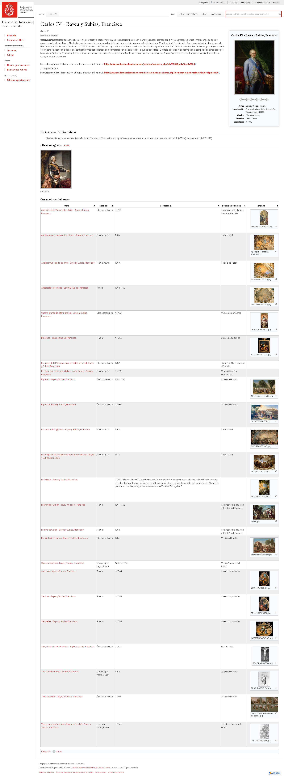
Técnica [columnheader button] (103, 206)
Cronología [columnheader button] (165, 206)
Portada (11, 35)
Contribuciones (246, 3)
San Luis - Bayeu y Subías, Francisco (58, 596)
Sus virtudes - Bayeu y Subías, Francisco (60, 671)
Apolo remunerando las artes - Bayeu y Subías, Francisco (68, 263)
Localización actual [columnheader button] (231, 206)
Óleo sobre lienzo (252, 115)
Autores (11, 50)
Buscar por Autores (18, 65)
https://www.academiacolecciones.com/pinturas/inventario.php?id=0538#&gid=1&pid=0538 (149, 64)
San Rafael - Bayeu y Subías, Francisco (59, 621)
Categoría (45, 751)
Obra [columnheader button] (66, 206)
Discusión (233, 3)
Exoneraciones (100, 772)
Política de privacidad (46, 772)
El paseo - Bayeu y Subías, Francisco (58, 379)
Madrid (257, 112)
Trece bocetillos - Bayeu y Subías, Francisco (61, 696)
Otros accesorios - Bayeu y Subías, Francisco (62, 563)
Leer (173, 14)
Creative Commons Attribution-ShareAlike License (91, 768)
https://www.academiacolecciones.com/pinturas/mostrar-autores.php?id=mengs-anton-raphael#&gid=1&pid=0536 (161, 73)
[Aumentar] (276, 226)
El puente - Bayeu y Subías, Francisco (58, 404)
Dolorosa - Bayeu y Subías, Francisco (58, 338)
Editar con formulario (188, 14)
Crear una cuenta (262, 3)
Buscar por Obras (17, 69)
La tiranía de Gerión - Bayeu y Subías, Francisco (63, 505)
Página (41, 14)
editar (66, 145)
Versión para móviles (116, 772)
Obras (59, 751)
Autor (241, 106)
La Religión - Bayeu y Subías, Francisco (59, 479)
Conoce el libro (15, 40)
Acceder (276, 3)
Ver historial (216, 14)
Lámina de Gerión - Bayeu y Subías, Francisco (62, 530)
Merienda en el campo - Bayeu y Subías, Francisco (64, 538)
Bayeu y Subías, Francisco (256, 106)
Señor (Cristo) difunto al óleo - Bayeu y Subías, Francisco (67, 646)
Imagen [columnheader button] (261, 206)
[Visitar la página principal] (17, 15)
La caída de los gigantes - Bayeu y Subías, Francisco (65, 429)
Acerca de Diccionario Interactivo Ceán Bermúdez (74, 772)
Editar (204, 14)
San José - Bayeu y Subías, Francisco (58, 571)
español (204, 3)
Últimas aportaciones (18, 80)
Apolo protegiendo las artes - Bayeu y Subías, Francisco (67, 235)
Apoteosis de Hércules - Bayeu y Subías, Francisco (64, 288)
